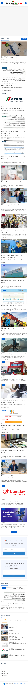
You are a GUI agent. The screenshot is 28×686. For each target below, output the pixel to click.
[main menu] (2, 3)
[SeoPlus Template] (4, 684)
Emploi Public (5, 673)
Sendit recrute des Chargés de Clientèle (13, 524)
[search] (26, 3)
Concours (4, 669)
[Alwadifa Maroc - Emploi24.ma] (14, 3)
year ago (3, 106)
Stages (3, 677)
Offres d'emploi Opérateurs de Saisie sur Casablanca (17, 627)
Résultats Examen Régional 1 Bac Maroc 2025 (18, 620)
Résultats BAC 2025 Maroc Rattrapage (12, 306)
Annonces (4, 666)
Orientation (4, 675)
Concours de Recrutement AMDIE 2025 (12, 108)
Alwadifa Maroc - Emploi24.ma (19, 683)
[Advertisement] (14, 21)
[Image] (4, 620)
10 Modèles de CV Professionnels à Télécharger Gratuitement (16, 638)
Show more (24, 38)
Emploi (3, 671)
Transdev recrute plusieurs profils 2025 (12, 501)
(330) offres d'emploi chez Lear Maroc (12, 377)
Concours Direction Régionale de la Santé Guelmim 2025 (12, 604)
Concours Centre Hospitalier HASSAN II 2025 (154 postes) (18, 644)
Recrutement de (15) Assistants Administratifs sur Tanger (15, 633)
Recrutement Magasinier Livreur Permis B (13, 354)
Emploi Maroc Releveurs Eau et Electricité (13, 182)
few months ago (5, 56)
